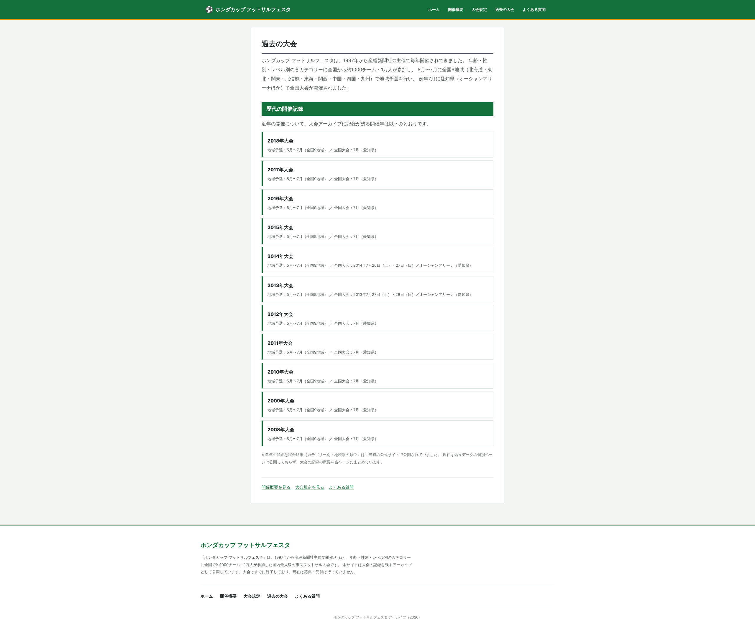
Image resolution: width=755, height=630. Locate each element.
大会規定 (479, 9)
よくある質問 (534, 9)
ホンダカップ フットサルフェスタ (245, 544)
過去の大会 (504, 9)
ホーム (434, 9)
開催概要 (455, 9)
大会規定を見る (309, 487)
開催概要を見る (276, 487)
